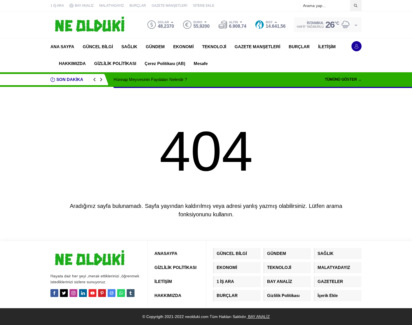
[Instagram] (73, 293)
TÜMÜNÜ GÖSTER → (343, 79)
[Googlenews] (111, 293)
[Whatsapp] (121, 293)
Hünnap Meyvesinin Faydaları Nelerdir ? (150, 79)
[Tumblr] (131, 293)
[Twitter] (64, 293)
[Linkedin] (83, 293)
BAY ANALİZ (258, 316)
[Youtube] (92, 293)
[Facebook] (54, 293)
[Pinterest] (102, 293)
